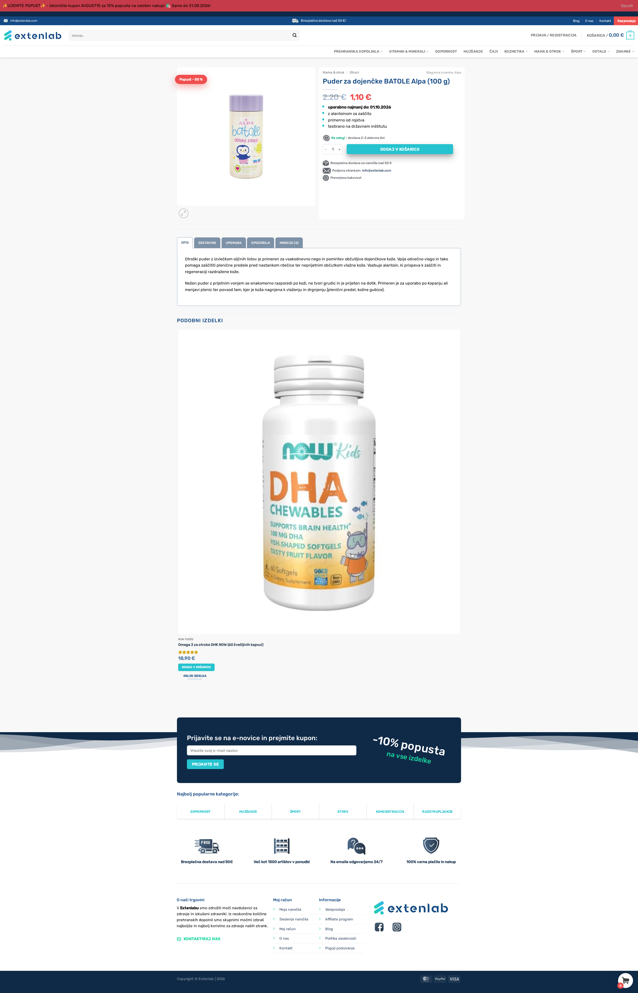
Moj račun (287, 929)
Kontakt (605, 21)
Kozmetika (514, 51)
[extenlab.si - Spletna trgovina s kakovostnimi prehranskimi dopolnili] (33, 35)
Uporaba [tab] (234, 243)
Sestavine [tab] (207, 243)
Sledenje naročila (293, 919)
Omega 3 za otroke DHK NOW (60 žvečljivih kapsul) (220, 645)
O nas (589, 21)
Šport (576, 51)
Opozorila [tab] (260, 243)
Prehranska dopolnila (356, 51)
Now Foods (185, 639)
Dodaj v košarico (399, 149)
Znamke (623, 51)
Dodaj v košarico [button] (196, 667)
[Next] (195, 210)
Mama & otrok (547, 51)
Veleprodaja (335, 909)
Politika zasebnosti (340, 938)
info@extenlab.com (23, 20)
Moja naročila (290, 909)
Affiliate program (339, 919)
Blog (576, 21)
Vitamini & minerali (407, 51)
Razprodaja (627, 21)
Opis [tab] (185, 242)
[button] (553, 35)
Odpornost (446, 51)
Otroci (354, 72)
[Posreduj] (294, 35)
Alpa (457, 72)
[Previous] (179, 699)
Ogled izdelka (194, 676)
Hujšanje (473, 51)
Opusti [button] (627, 5)
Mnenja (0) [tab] (289, 243)
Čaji (493, 51)
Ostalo (599, 51)
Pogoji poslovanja (340, 948)
